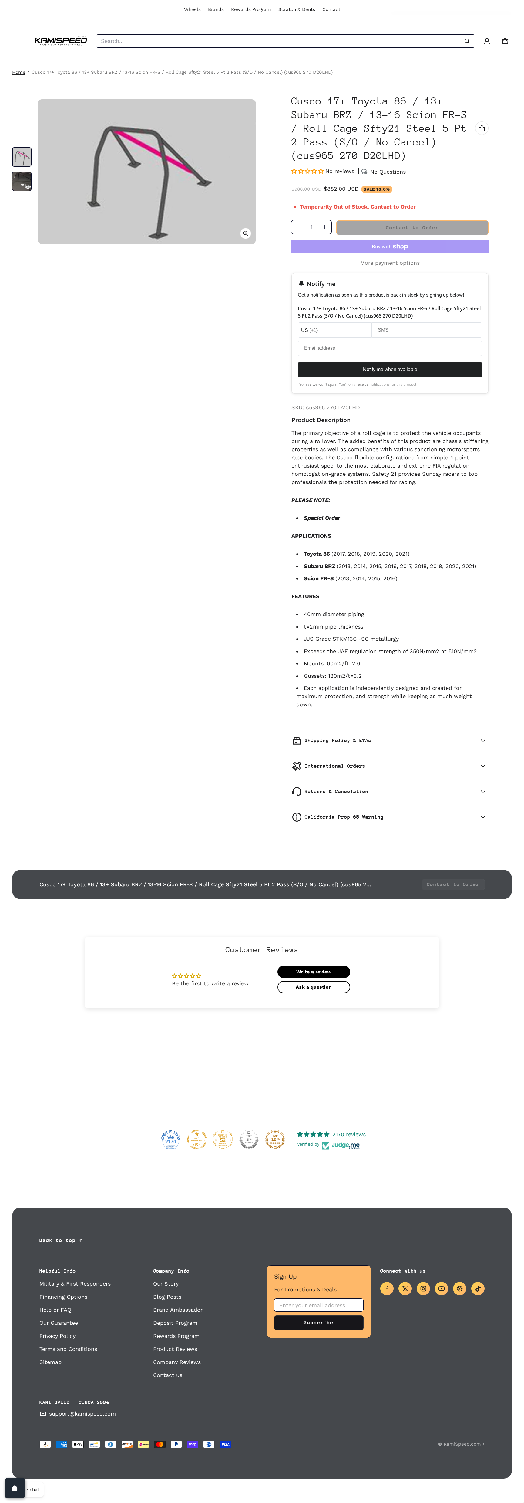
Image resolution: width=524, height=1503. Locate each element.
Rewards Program (251, 9)
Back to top (57, 1240)
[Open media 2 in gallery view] (22, 181)
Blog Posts (167, 1296)
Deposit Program (175, 1323)
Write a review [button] (313, 972)
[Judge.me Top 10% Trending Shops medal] (275, 1139)
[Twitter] (405, 1288)
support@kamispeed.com (82, 1413)
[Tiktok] (478, 1288)
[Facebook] (387, 1288)
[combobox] (285, 41)
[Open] (15, 1488)
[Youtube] (441, 1288)
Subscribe (319, 1322)
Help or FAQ (55, 1310)
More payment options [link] (390, 263)
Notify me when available (390, 369)
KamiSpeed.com (462, 1444)
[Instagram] (423, 1288)
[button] (505, 41)
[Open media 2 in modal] (147, 171)
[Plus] (324, 227)
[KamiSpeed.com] (60, 41)
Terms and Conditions (68, 1349)
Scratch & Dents (296, 9)
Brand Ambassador (178, 1310)
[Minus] (298, 227)
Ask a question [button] (314, 987)
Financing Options (63, 1296)
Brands (216, 9)
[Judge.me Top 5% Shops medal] (249, 1139)
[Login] (487, 41)
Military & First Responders (75, 1283)
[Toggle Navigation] (18, 41)
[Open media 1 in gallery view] (22, 157)
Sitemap (50, 1362)
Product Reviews (175, 1349)
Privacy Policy (57, 1336)
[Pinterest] (459, 1288)
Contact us (167, 1375)
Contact (331, 9)
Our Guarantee (58, 1323)
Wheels (192, 9)
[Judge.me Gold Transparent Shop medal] (197, 1139)
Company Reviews (177, 1362)
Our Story (166, 1283)
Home (18, 72)
